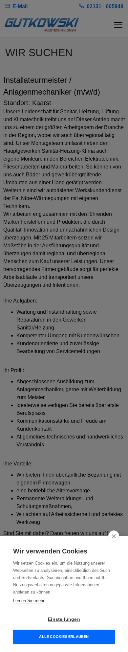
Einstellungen (64, 619)
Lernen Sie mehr (28, 600)
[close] (113, 536)
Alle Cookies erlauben (64, 637)
